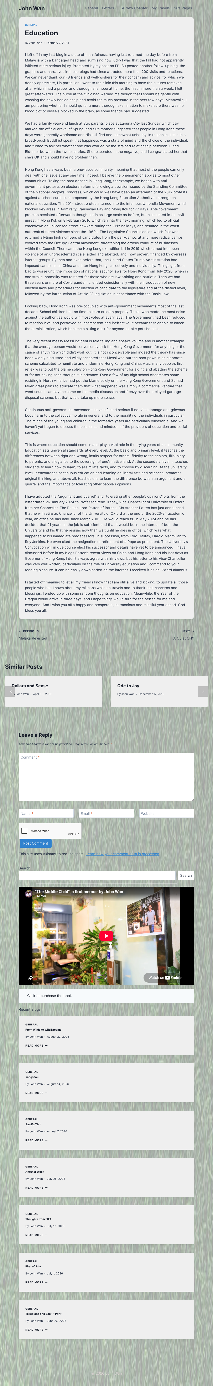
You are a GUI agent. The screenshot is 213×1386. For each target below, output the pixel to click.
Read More (36, 1045)
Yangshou (31, 1077)
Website (148, 813)
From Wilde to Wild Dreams (43, 1029)
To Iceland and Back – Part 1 (43, 1313)
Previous (10, 691)
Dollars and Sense (30, 685)
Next (203, 691)
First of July (33, 1266)
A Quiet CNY (183, 635)
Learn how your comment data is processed (122, 854)
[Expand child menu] (110, 8)
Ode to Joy (128, 685)
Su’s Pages (183, 8)
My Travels (161, 8)
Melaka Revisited (33, 635)
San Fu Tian (33, 1124)
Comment (30, 757)
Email (87, 813)
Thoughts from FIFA (38, 1219)
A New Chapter (134, 8)
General (91, 8)
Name (27, 813)
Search (24, 868)
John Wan (35, 42)
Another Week (34, 1171)
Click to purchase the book (49, 996)
